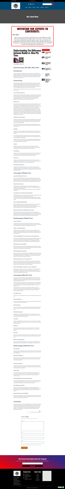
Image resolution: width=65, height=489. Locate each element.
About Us (29, 7)
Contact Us (46, 7)
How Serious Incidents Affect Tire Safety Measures (48, 57)
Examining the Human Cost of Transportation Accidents (48, 52)
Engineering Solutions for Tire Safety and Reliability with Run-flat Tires (48, 63)
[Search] (52, 4)
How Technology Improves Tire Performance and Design (47, 74)
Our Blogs (42, 7)
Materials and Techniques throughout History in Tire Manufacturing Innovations (48, 80)
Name (22, 432)
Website (22, 440)
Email (22, 436)
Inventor (37, 7)
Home (26, 7)
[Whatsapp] (63, 487)
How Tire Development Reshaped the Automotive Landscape (48, 69)
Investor (33, 7)
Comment (22, 420)
